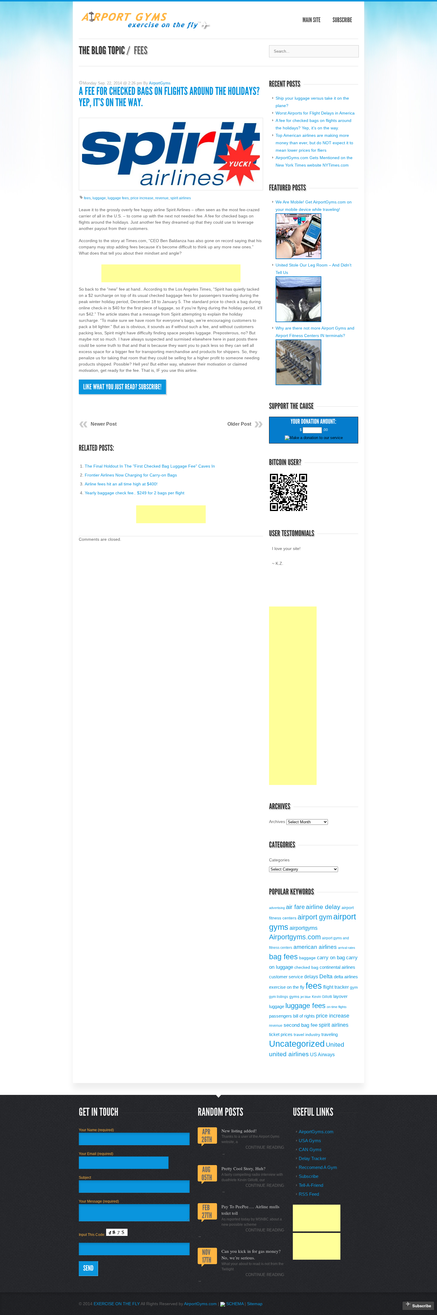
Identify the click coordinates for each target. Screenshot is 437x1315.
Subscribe (308, 1176)
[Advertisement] (170, 273)
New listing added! (239, 1131)
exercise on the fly (286, 987)
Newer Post (104, 424)
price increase (142, 198)
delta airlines (346, 976)
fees (87, 198)
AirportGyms (160, 83)
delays (311, 976)
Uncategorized (297, 1043)
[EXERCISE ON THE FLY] (145, 27)
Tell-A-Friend (311, 1185)
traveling (329, 1034)
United (335, 1044)
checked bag (306, 967)
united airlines (289, 1054)
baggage (307, 958)
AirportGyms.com (316, 1131)
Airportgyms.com (295, 937)
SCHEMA (234, 1303)
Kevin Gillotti (322, 997)
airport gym (315, 917)
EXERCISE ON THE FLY (117, 1303)
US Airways (322, 1054)
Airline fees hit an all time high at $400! (121, 484)
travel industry (307, 1034)
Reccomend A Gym (318, 1167)
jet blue (306, 997)
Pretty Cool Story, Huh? (243, 1168)
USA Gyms (310, 1140)
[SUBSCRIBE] (342, 20)
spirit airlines (180, 198)
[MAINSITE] (312, 20)
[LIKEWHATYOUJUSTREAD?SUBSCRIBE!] (122, 387)
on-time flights (337, 1007)
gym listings (278, 997)
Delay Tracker (312, 1158)
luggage (99, 198)
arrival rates (346, 947)
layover (340, 996)
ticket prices (281, 1034)
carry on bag (331, 957)
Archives (277, 821)
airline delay (323, 906)
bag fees (283, 956)
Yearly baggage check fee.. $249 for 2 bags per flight (134, 492)
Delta (326, 976)
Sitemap (254, 1303)
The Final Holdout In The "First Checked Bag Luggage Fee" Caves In (150, 466)
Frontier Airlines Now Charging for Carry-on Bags (131, 475)
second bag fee (300, 1025)
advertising (277, 908)
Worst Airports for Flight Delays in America (315, 113)
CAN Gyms (310, 1149)
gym (354, 987)
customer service (286, 976)
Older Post (239, 424)
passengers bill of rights (292, 1016)
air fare (295, 907)
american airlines (315, 947)
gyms (294, 996)
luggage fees (118, 198)
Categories (279, 860)
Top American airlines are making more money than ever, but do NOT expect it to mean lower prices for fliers (314, 143)
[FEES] (140, 51)
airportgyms (303, 928)
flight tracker (336, 987)
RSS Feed (309, 1194)
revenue (162, 198)
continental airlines (337, 967)
